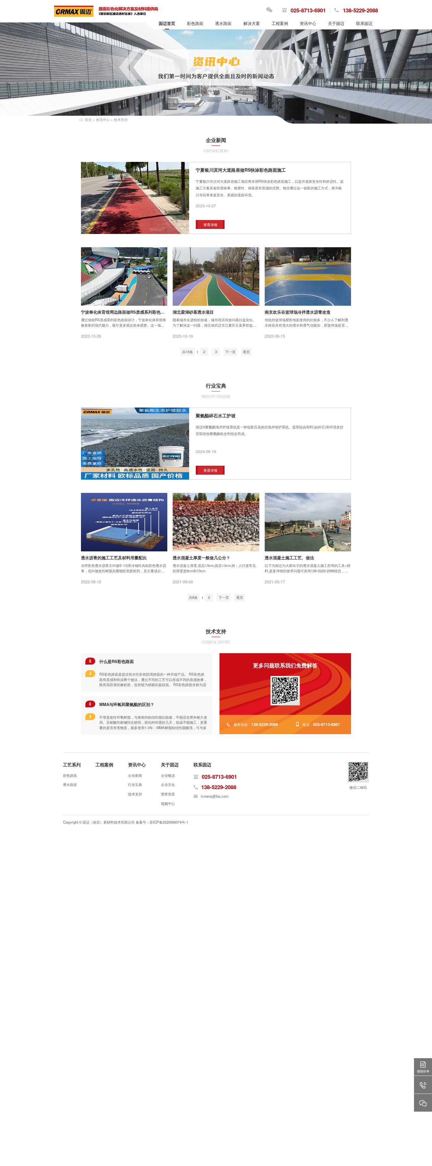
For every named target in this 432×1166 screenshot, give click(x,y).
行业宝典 (135, 784)
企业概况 (168, 775)
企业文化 (168, 784)
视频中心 (168, 803)
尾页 (246, 351)
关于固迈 (170, 764)
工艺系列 (72, 764)
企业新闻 (135, 775)
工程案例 (104, 764)
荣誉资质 (168, 793)
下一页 (230, 351)
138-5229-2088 (360, 10)
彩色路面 (70, 775)
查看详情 (210, 225)
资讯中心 (103, 119)
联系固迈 (202, 764)
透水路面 (70, 784)
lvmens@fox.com (214, 796)
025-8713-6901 (308, 10)
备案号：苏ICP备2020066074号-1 (162, 822)
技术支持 (121, 119)
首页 (88, 119)
